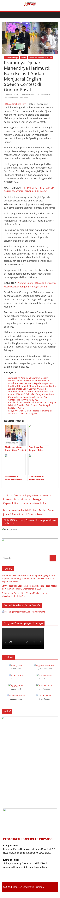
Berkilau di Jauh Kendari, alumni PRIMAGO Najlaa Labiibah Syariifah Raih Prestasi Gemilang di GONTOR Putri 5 (32, 405)
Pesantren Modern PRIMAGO (40, 57)
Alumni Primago (11, 57)
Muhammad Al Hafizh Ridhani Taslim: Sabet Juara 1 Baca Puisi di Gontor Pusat (28, 512)
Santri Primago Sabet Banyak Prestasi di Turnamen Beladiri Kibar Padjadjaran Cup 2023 (30, 390)
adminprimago (28, 94)
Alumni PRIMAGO (44, 94)
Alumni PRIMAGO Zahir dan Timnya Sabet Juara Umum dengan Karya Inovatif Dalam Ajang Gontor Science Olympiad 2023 (31, 397)
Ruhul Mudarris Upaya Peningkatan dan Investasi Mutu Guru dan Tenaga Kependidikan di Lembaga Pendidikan (28, 499)
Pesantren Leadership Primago (16, 98)
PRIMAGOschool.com (15, 103)
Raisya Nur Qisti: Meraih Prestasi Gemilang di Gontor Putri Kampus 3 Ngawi (30, 412)
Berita (23, 57)
